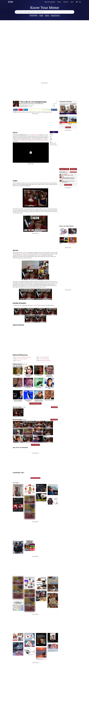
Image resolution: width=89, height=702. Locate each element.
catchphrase (52, 143)
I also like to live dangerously (22, 358)
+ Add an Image (54, 419)
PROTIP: (15, 112)
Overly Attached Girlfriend (28, 376)
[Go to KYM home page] (10, 2)
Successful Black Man (49, 399)
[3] (32, 282)
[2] (41, 254)
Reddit (51, 139)
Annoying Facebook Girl (49, 388)
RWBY (61, 243)
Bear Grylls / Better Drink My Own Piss (39, 400)
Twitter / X (70, 123)
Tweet (26, 109)
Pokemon (27, 285)
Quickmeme (35, 305)
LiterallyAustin (31, 105)
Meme (54, 132)
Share (16, 109)
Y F (62, 180)
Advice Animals (30, 103)
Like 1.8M (54, 109)
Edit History (73, 169)
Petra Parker (62, 234)
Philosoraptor (39, 387)
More (72, 2)
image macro (35, 134)
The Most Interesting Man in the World (17, 400)
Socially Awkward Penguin (28, 400)
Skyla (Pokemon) (71, 234)
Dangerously (19, 360)
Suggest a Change (64, 169)
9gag (24, 252)
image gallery (27, 112)
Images (41, 15)
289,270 (55, 103)
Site (72, 122)
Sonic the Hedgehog (71, 243)
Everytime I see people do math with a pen (24, 357)
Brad (63, 176)
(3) (67, 172)
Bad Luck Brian (28, 387)
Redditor (24, 208)
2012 (50, 137)
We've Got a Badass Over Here (23, 140)
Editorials (65, 2)
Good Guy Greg (17, 387)
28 (54, 106)
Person (63, 122)
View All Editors (68, 184)
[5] (36, 358)
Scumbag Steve (38, 375)
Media (59, 2)
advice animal (30, 134)
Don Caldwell (29, 106)
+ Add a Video (54, 407)
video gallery (37, 112)
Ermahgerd (17, 375)
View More (68, 127)
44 (54, 105)
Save (21, 109)
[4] (36, 356)
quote (55, 143)
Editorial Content (55, 15)
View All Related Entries (35, 403)
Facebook (22, 255)
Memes (47, 15)
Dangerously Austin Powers (46, 360)
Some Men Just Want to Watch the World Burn (40, 140)
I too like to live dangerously (44, 358)
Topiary (61, 123)
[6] (37, 304)
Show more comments (35, 478)
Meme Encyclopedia (49, 2)
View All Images (35, 444)
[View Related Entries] (39, 103)
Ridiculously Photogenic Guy (49, 376)
